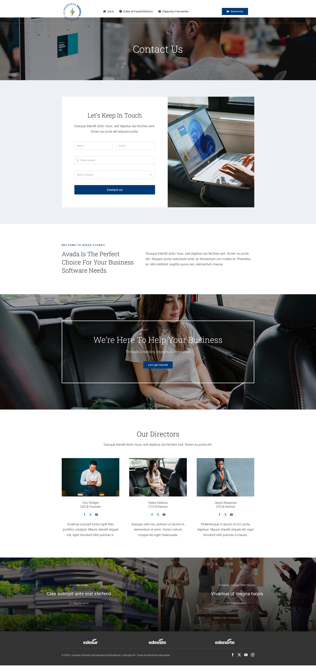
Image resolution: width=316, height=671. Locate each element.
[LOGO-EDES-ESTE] (157, 640)
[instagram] (252, 655)
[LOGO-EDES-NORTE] (225, 640)
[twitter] (239, 655)
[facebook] (232, 655)
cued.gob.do (128, 655)
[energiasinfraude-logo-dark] (72, 3)
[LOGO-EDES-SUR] (90, 640)
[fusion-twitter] (90, 514)
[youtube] (246, 655)
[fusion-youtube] (96, 514)
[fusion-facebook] (84, 514)
